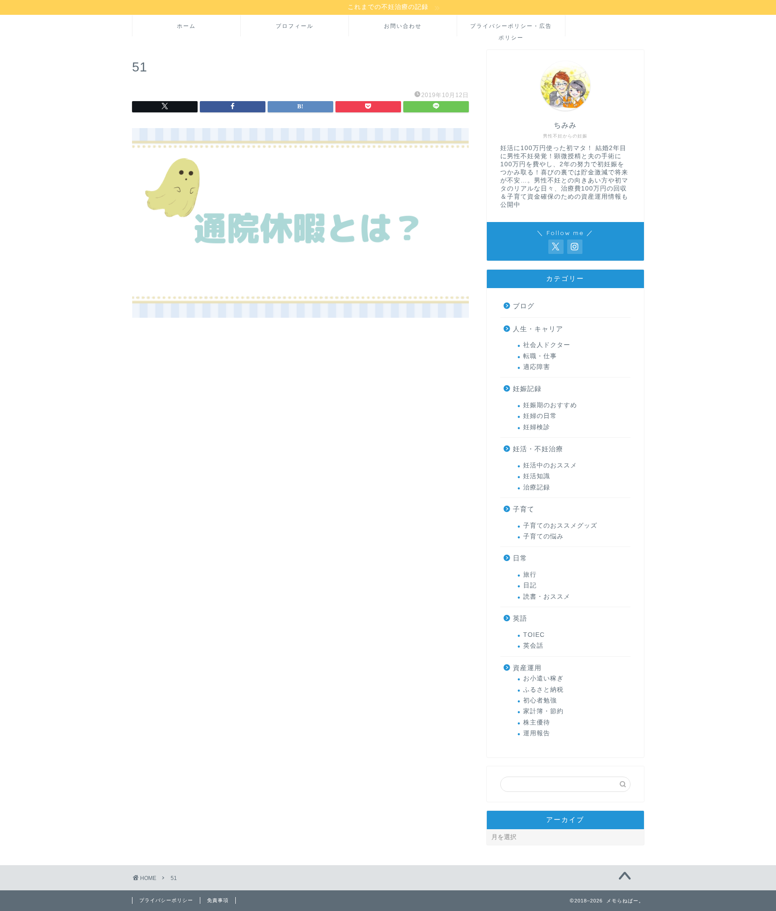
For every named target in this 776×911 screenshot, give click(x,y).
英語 (520, 618)
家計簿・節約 (543, 711)
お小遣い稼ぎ (543, 678)
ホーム (186, 25)
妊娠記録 (527, 388)
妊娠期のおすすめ (550, 405)
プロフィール (294, 25)
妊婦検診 (536, 427)
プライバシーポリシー (166, 900)
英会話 (533, 645)
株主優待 (536, 722)
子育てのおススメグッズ (560, 525)
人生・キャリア (538, 329)
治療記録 (536, 487)
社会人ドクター (546, 345)
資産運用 (527, 667)
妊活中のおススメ (550, 465)
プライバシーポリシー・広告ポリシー (511, 29)
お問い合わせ (403, 25)
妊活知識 (536, 476)
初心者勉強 (540, 700)
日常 (520, 558)
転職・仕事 (540, 356)
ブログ (523, 306)
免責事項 (218, 900)
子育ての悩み (543, 536)
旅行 (530, 574)
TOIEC (534, 634)
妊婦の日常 (540, 416)
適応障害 (536, 367)
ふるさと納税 (543, 689)
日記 (530, 585)
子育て (523, 509)
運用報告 (536, 733)
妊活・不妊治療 (538, 449)
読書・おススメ (546, 596)
